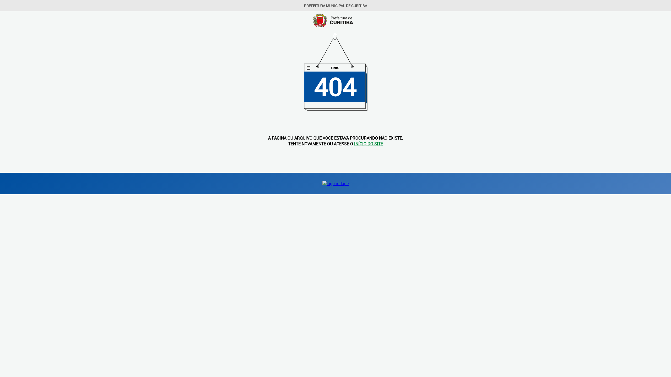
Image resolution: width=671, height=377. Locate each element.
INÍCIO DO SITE (368, 144)
